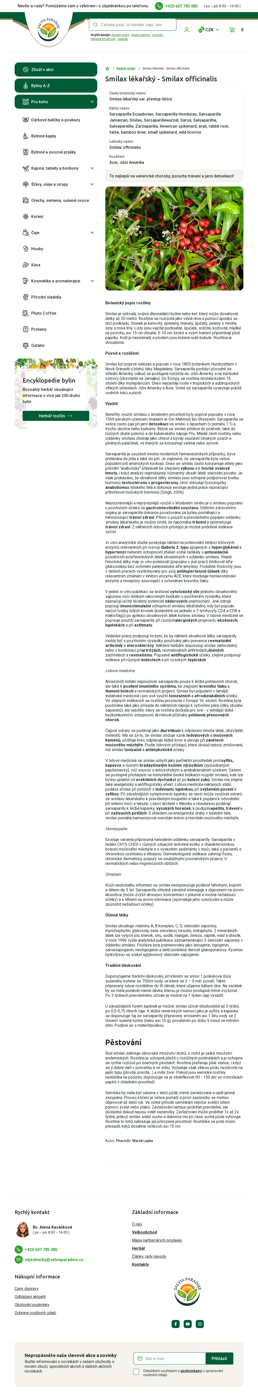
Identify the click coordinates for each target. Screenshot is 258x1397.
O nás (137, 1224)
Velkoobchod (144, 1232)
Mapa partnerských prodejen (157, 1240)
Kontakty (140, 1264)
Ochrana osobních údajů (35, 1312)
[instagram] (200, 1324)
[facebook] (176, 1324)
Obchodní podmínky (32, 1304)
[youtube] (188, 1324)
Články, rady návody (149, 1256)
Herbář (138, 1248)
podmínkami (191, 1371)
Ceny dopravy (27, 1288)
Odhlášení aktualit (30, 1296)
